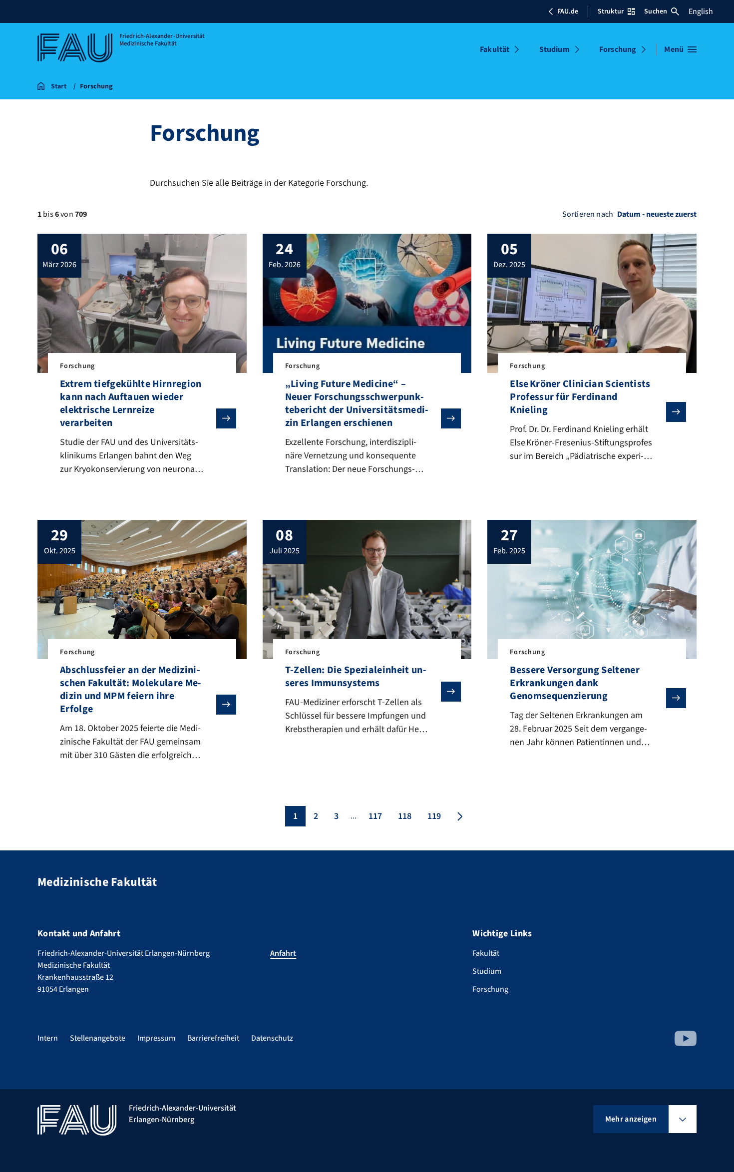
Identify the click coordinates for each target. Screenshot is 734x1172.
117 (375, 816)
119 (434, 816)
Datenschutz (272, 1038)
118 (404, 816)
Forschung (617, 49)
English (701, 11)
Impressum (156, 1038)
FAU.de (567, 11)
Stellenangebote (97, 1038)
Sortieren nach (587, 214)
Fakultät (494, 49)
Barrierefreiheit (213, 1038)
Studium (554, 49)
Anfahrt (283, 953)
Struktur (611, 11)
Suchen (655, 11)
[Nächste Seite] (459, 816)
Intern (47, 1038)
